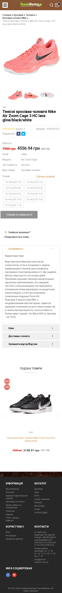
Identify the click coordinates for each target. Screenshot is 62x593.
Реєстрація (11, 535)
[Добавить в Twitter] (23, 134)
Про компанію (12, 489)
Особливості (15, 248)
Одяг (36, 492)
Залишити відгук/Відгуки (22, 344)
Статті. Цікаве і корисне (13, 519)
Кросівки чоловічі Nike (14, 18)
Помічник (10, 511)
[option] (15, 95)
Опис (11, 328)
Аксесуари (39, 506)
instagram (14, 575)
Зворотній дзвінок (14, 539)
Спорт (37, 509)
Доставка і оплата (19, 336)
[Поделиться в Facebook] (19, 134)
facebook (8, 575)
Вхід (8, 532)
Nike (4, 107)
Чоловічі (30, 15)
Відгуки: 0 (20, 129)
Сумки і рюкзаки (42, 499)
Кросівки (19, 15)
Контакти (10, 492)
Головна (7, 15)
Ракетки (38, 502)
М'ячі (36, 496)
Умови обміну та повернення (13, 506)
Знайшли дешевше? (19, 232)
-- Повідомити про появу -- (16, 237)
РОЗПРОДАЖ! (40, 513)
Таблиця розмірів (45, 176)
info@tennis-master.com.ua (41, 560)
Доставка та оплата (15, 502)
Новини (9, 514)
